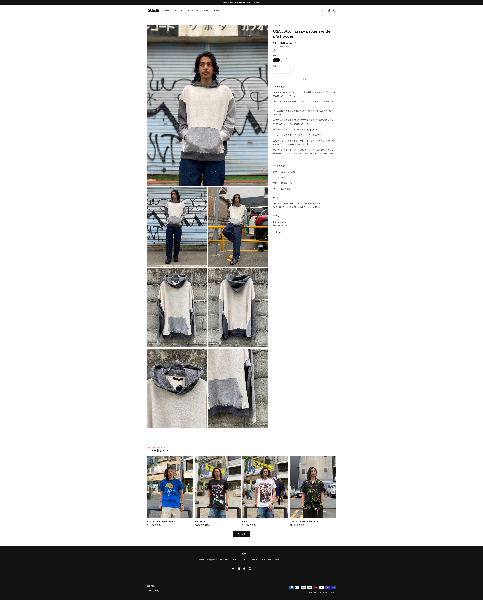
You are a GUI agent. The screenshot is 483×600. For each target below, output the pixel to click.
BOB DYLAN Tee (202, 521)
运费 (291, 46)
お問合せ (200, 559)
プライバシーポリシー (240, 559)
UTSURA (317, 592)
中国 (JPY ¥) (154, 590)
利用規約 (255, 559)
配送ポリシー (280, 559)
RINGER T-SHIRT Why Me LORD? (161, 521)
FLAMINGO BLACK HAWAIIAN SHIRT (305, 521)
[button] (323, 10)
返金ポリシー (267, 559)
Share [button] (278, 232)
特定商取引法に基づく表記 (218, 559)
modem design (282, 26)
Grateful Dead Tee (250, 521)
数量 (274, 66)
